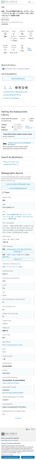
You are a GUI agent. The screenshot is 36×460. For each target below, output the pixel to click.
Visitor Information (28, 127)
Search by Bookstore (18, 79)
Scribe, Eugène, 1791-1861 (15, 249)
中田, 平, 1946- (11, 255)
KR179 (4, 352)
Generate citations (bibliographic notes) (16, 92)
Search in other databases (12, 98)
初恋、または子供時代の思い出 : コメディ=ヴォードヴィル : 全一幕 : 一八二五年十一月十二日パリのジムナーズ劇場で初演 (17, 216)
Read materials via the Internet (9, 440)
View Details (29, 49)
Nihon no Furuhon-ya (11, 162)
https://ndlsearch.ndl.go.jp (10, 383)
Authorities (17, 251)
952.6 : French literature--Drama (12, 345)
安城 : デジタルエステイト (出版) (12, 267)
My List (5, 88)
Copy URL (10, 88)
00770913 (28, 249)
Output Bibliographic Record (13, 95)
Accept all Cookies (28, 457)
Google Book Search (10, 164)
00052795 (5, 257)
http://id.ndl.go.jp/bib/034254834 (12, 393)
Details (19, 452)
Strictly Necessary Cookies (10, 457)
